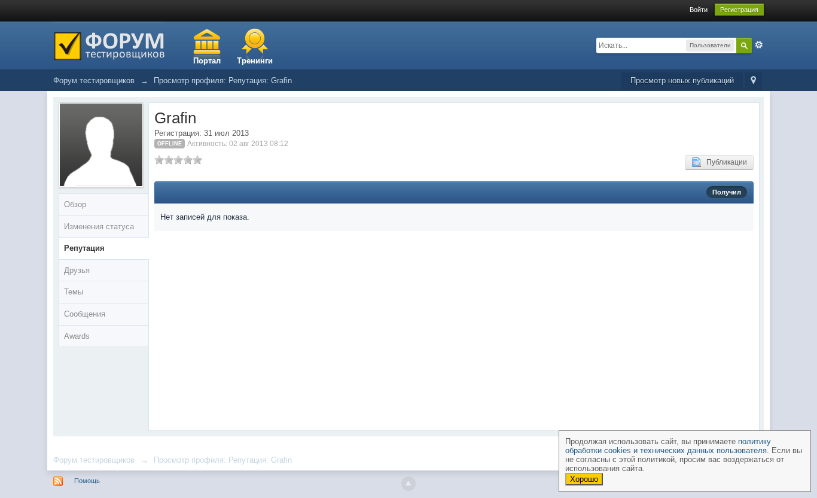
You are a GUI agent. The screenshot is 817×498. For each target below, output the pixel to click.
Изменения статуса (99, 226)
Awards (77, 336)
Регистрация (739, 9)
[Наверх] (408, 483)
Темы (73, 291)
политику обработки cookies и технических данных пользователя (668, 446)
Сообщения (84, 313)
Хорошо (584, 479)
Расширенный (759, 45)
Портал (207, 60)
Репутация (84, 248)
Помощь (87, 480)
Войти (699, 9)
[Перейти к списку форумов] (109, 44)
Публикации (724, 162)
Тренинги (255, 60)
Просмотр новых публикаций (682, 80)
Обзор (75, 204)
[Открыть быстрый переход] (753, 81)
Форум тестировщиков (94, 460)
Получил (726, 192)
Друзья (77, 270)
